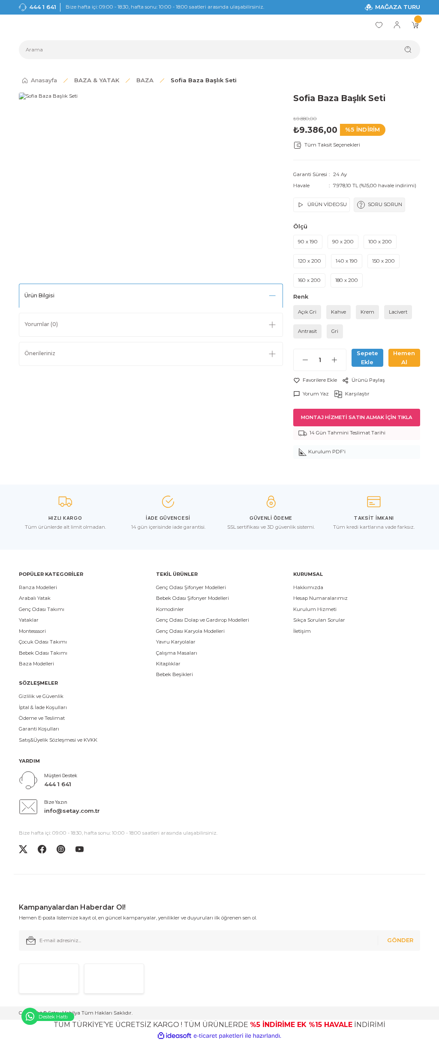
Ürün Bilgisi (39, 295)
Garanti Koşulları (39, 729)
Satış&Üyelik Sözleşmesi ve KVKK (58, 740)
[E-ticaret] (218, 1035)
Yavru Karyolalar (175, 642)
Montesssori (32, 631)
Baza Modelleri (36, 664)
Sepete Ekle (367, 357)
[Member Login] (397, 25)
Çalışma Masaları (176, 653)
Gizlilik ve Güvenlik (41, 696)
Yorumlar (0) (41, 324)
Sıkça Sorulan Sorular (319, 620)
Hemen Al (404, 357)
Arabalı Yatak (35, 598)
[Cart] (415, 25)
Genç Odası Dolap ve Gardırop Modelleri (202, 620)
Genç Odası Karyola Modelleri (190, 631)
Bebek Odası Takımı (43, 653)
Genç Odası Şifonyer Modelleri (191, 587)
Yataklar (29, 620)
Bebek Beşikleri (174, 674)
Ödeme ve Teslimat (42, 718)
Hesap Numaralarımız (320, 598)
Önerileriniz (39, 353)
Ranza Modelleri (38, 587)
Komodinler (170, 609)
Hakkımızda (308, 587)
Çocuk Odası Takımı (43, 642)
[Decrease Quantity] (301, 360)
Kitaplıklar (168, 664)
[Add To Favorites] (315, 380)
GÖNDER (400, 940)
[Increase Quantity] (338, 360)
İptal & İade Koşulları (43, 707)
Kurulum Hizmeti (315, 609)
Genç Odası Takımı (41, 609)
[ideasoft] (174, 1036)
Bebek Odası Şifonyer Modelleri (192, 598)
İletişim (302, 631)
